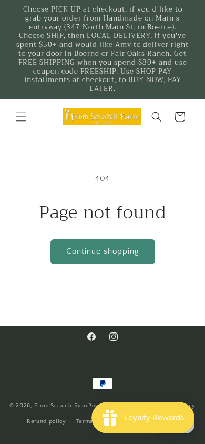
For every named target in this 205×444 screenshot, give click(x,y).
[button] (21, 116)
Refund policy (46, 421)
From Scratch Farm (60, 405)
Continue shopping (102, 251)
